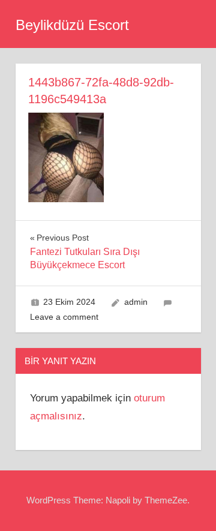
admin (136, 302)
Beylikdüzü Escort (72, 25)
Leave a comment (64, 317)
